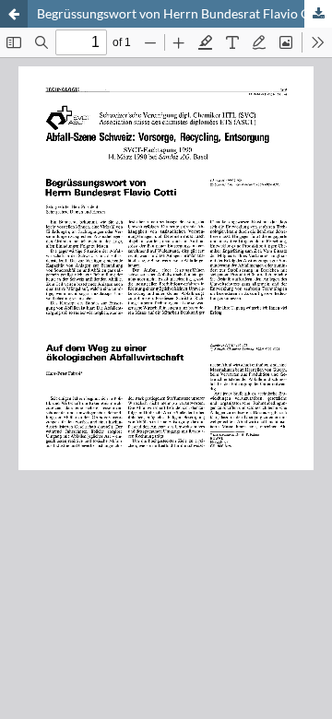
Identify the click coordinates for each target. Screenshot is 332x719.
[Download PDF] (318, 14)
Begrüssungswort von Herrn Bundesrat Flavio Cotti (183, 13)
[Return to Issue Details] (14, 14)
